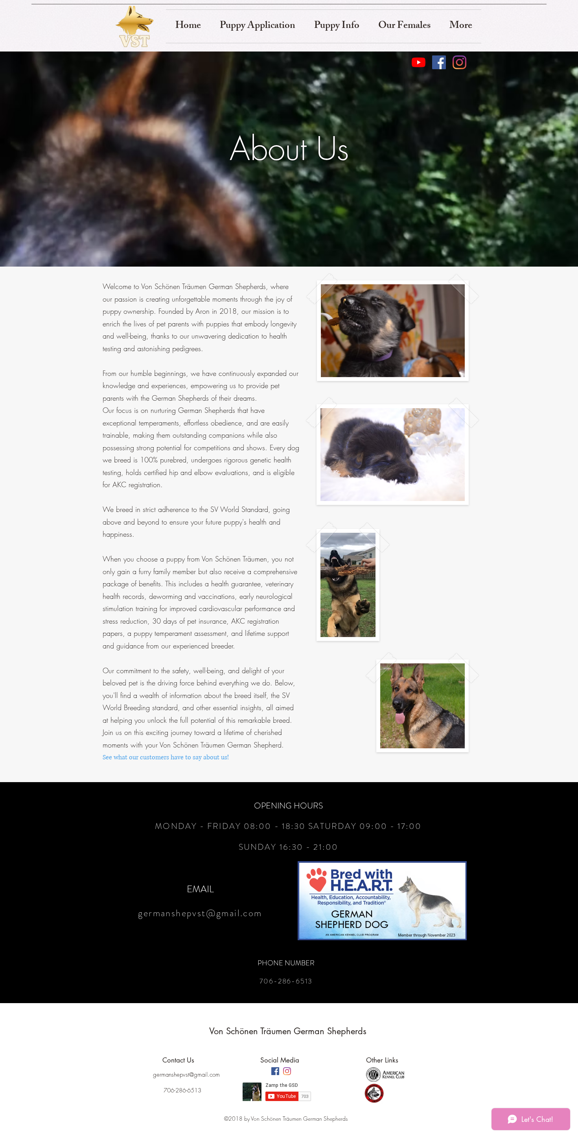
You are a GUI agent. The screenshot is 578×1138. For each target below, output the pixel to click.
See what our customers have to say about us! (166, 757)
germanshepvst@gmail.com (200, 913)
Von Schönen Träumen (251, 1031)
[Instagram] (459, 62)
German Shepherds (331, 1031)
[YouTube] (418, 62)
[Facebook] (439, 62)
